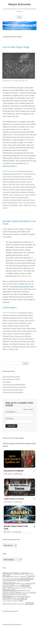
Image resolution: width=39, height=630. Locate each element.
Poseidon (13, 197)
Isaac (23, 583)
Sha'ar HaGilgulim (8, 601)
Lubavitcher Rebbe (26, 587)
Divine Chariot (24, 326)
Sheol (28, 344)
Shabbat (15, 601)
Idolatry (23, 189)
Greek (22, 187)
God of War (11, 184)
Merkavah (6, 336)
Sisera (32, 344)
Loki (8, 192)
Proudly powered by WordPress (12, 624)
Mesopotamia (19, 336)
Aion (12, 176)
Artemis (22, 176)
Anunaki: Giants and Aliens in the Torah (19, 222)
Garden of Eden (23, 580)
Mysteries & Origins (15, 174)
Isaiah (22, 333)
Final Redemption (10, 580)
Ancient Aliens (12, 320)
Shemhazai (21, 344)
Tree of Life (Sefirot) (29, 203)
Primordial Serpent (22, 197)
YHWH (26, 205)
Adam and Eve (21, 573)
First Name (9, 418)
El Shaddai (10, 182)
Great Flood (15, 187)
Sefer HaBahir (13, 344)
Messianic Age (20, 590)
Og (19, 339)
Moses (18, 592)
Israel (32, 583)
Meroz (12, 336)
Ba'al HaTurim (14, 576)
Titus (20, 203)
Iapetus (17, 189)
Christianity (22, 576)
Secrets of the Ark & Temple (11, 379)
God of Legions (27, 331)
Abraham (8, 573)
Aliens (31, 318)
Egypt (8, 579)
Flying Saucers (7, 331)
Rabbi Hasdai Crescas (24, 341)
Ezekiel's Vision (21, 328)
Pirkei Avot (25, 592)
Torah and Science (9, 604)
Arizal (6, 576)
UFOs (4, 347)
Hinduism (11, 189)
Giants (20, 331)
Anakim (5, 320)
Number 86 (16, 195)
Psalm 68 (13, 341)
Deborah (10, 326)
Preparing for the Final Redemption (14, 384)
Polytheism (6, 341)
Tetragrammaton (12, 203)
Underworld (15, 347)
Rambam (7, 596)
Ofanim (15, 339)
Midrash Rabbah (9, 592)
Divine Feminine (21, 179)
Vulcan (21, 205)
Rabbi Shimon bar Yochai (19, 594)
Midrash (5, 174)
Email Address (10, 412)
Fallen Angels (31, 328)
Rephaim (5, 344)
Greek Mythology (30, 187)
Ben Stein (28, 176)
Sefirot (23, 598)
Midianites (23, 192)
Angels (31, 573)
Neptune (5, 195)
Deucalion (12, 179)
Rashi (15, 596)
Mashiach (9, 590)
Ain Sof (8, 176)
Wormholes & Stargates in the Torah (14, 387)
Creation (30, 575)
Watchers (23, 347)
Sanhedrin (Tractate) (11, 598)
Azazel (27, 320)
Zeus (30, 205)
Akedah (16, 176)
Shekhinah (26, 200)
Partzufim (6, 197)
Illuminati (17, 333)
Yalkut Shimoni (31, 347)
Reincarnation (23, 596)
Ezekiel (14, 328)
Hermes (5, 189)
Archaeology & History (26, 171)
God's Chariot (20, 184)
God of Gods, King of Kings (16, 47)
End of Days (27, 578)
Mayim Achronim (19, 4)
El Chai (29, 179)
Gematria (9, 583)
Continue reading (10, 166)
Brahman (6, 179)
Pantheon (32, 195)
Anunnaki (21, 320)
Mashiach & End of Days (25, 315)
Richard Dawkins (16, 200)
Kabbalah (28, 333)
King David (7, 587)
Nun (22, 195)
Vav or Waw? (7, 382)
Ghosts (14, 331)
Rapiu (33, 341)
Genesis (19, 583)
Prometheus (7, 200)
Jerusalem (11, 585)
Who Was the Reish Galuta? (11, 377)
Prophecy (32, 592)
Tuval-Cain (6, 205)
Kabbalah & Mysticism (10, 315)
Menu (19, 17)
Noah (11, 195)
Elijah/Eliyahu (7, 328)
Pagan (27, 195)
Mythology (31, 192)
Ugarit (9, 347)
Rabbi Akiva (6, 594)
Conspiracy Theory (13, 323)
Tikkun (20, 600)
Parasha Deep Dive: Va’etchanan (13, 392)
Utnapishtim (14, 205)
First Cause (23, 182)
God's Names (7, 187)
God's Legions (30, 184)
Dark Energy (24, 323)
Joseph (18, 586)
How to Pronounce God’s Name (13, 390)
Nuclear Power (7, 339)
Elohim (17, 182)
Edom (4, 579)
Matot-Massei (15, 192)
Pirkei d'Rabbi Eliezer (27, 339)
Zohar (4, 349)
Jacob (5, 585)
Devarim (16, 326)
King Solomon (17, 587)
